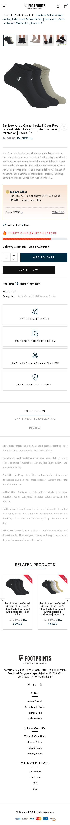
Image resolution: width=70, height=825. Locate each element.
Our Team (35, 777)
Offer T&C (58, 212)
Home (6, 15)
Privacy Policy (35, 754)
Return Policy (35, 742)
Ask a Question (39, 247)
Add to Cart (44, 257)
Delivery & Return (14, 247)
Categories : (9, 296)
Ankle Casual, (25, 296)
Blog (35, 789)
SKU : (6, 291)
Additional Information (35, 419)
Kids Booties (35, 718)
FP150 (16, 212)
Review (35, 428)
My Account (35, 771)
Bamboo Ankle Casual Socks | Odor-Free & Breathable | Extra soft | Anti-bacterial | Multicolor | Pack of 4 (52, 609)
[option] (9, 40)
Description (35, 411)
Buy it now (28, 270)
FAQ (35, 783)
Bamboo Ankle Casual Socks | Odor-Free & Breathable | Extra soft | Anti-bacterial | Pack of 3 (17, 609)
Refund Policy (35, 748)
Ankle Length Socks (35, 707)
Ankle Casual (23, 15)
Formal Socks (35, 713)
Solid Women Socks (44, 296)
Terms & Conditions (35, 736)
